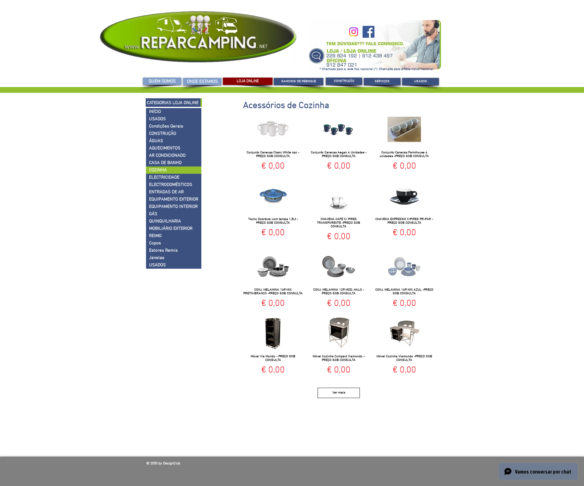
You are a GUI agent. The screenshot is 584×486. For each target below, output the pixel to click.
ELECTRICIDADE (164, 177)
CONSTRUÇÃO (162, 133)
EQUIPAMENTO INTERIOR (173, 206)
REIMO (155, 236)
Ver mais (338, 393)
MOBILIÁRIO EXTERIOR (171, 228)
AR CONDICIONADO (167, 155)
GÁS (153, 214)
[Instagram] (354, 32)
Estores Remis (163, 250)
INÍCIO (155, 111)
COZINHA (158, 170)
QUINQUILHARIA (165, 221)
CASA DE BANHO (165, 163)
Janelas (156, 257)
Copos (155, 243)
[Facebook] (368, 32)
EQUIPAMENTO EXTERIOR (173, 199)
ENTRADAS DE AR (166, 192)
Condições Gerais (166, 126)
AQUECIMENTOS (164, 148)
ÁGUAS (156, 141)
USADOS (157, 119)
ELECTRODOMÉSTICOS (170, 184)
